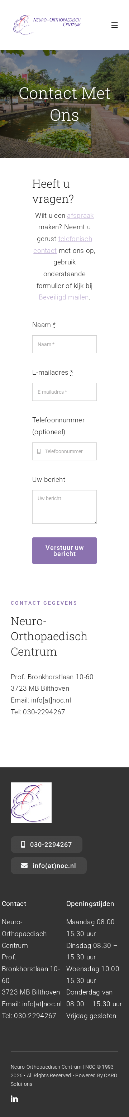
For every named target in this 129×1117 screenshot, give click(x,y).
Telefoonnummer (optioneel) (58, 426)
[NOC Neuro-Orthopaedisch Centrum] (46, 17)
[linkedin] (14, 1099)
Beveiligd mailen (64, 297)
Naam (44, 325)
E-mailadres (52, 372)
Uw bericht (48, 479)
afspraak (80, 215)
